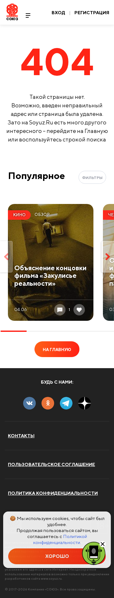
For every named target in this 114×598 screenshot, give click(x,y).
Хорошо (57, 556)
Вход (58, 12)
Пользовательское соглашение (51, 464)
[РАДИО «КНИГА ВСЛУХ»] (94, 553)
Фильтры (92, 177)
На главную (57, 349)
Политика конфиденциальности (53, 493)
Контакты (21, 435)
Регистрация (91, 12)
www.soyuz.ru (51, 578)
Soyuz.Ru (12, 12)
